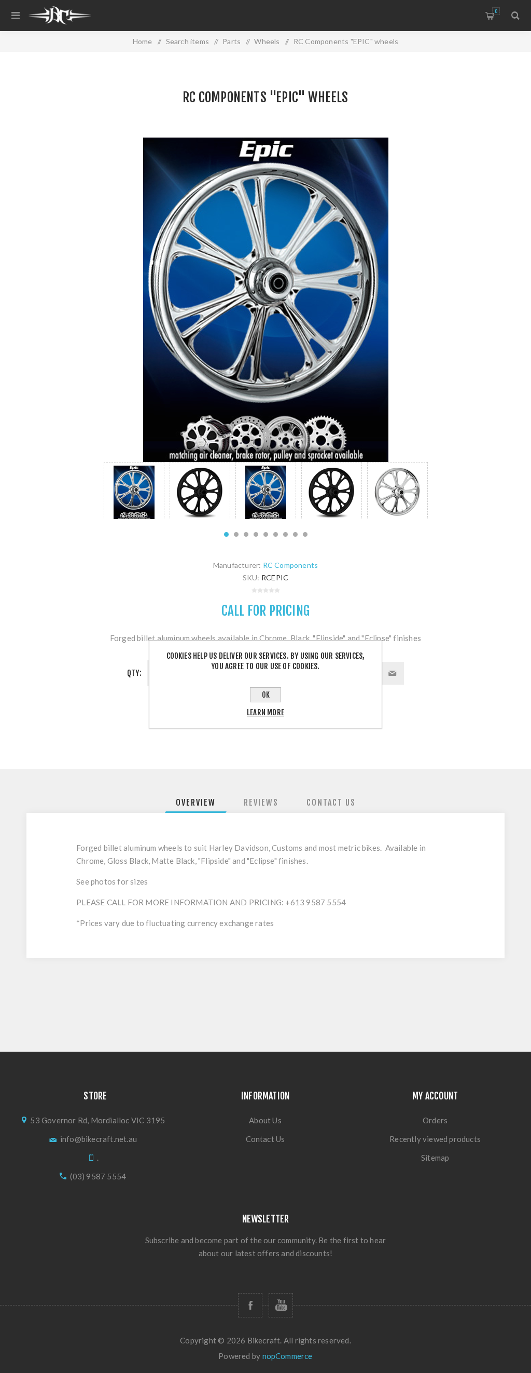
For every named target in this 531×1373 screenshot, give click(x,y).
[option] (134, 490)
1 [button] (226, 534)
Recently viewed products (435, 1139)
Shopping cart (496, 11)
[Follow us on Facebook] (250, 1305)
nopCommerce (287, 1356)
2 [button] (236, 534)
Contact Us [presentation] (331, 802)
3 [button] (246, 534)
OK (266, 694)
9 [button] (305, 534)
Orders (435, 1120)
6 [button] (275, 534)
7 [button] (285, 534)
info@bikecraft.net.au (98, 1139)
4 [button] (256, 534)
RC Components (290, 565)
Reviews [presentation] (261, 802)
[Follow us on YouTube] (281, 1305)
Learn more (265, 712)
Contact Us (265, 1139)
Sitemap (435, 1157)
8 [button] (295, 534)
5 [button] (265, 534)
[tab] (195, 802)
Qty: (134, 673)
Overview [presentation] (196, 802)
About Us (265, 1120)
